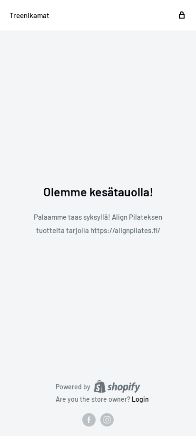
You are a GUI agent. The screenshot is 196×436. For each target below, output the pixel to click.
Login (140, 399)
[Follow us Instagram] (107, 419)
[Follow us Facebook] (89, 419)
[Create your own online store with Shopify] (117, 386)
